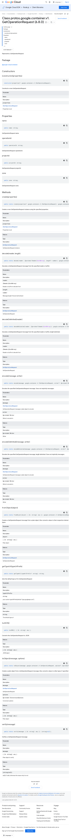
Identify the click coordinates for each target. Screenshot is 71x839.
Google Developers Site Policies (46, 795)
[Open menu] (3, 2)
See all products (6, 808)
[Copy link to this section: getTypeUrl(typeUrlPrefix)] (24, 567)
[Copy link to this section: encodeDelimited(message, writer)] (31, 442)
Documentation (11, 13)
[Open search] (46, 2)
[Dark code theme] (64, 80)
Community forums (24, 808)
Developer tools (21, 13)
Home (3, 13)
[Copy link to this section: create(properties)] (18, 197)
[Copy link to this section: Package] (12, 60)
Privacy (13, 827)
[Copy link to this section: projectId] (11, 156)
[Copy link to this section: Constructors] (17, 71)
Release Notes (23, 814)
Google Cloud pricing (7, 811)
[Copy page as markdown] (51, 22)
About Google (6, 827)
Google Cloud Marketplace (9, 814)
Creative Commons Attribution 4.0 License (49, 793)
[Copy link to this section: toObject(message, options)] (26, 659)
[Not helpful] (67, 14)
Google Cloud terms (29, 827)
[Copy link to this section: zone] (7, 173)
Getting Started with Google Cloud (44, 812)
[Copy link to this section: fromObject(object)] (19, 508)
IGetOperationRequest (10, 106)
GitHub (38, 808)
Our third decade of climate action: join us (48, 827)
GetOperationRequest (10, 245)
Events (55, 811)
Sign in (67, 2)
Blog (55, 808)
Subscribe (30, 831)
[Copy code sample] (66, 80)
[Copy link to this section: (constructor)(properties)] (24, 76)
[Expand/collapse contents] (12, 27)
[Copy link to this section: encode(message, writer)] (24, 376)
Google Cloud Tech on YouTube (60, 820)
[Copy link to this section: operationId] (13, 138)
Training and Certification (43, 821)
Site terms (20, 827)
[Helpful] (65, 14)
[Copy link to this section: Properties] (14, 116)
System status (23, 816)
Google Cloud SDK (13, 7)
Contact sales (6, 816)
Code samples (40, 815)
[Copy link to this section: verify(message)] (17, 725)
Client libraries (37, 7)
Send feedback (62, 18)
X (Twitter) (57, 814)
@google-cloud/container (9, 65)
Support (21, 811)
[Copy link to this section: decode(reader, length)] (22, 254)
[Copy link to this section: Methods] (13, 192)
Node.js (26, 7)
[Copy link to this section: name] (8, 121)
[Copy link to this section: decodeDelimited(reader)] (24, 320)
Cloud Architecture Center (44, 818)
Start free (64, 7)
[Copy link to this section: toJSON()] (11, 623)
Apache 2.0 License (23, 795)
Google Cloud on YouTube (61, 816)
